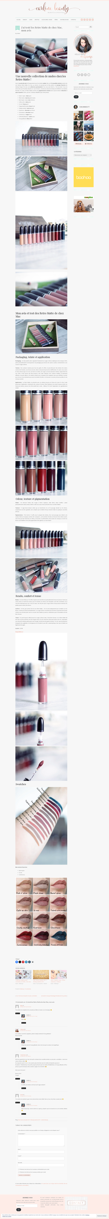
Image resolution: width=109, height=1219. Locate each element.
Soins (30, 19)
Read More (76, 66)
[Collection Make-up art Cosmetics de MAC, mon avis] (23, 974)
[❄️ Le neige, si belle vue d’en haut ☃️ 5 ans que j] (89, 126)
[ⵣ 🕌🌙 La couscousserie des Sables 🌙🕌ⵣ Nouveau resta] (89, 136)
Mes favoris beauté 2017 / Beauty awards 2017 (40, 980)
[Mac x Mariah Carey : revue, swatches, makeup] (59, 974)
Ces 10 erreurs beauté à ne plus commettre (26, 996)
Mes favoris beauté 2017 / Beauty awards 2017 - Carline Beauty (33, 1120)
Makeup (25, 19)
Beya (21, 1005)
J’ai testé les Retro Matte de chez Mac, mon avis (41, 29)
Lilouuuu (22, 1029)
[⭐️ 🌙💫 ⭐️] (78, 126)
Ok (76, 96)
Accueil (19, 19)
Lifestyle (37, 19)
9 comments (28, 989)
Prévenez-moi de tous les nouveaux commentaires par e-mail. (34, 1169)
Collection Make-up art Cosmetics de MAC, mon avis (23, 980)
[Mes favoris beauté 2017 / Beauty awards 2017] (41, 974)
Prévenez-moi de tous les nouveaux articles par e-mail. (33, 1172)
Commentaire (21, 1133)
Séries (56, 19)
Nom (19, 1149)
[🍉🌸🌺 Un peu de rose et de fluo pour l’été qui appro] (89, 115)
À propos (73, 19)
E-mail (19, 1156)
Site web (20, 1162)
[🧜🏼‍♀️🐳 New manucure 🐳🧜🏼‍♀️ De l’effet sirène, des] (78, 136)
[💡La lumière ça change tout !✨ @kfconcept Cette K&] (78, 115)
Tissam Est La (23, 1054)
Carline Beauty (24, 1216)
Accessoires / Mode (47, 19)
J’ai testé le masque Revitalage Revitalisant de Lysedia (54, 996)
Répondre (17, 1013)
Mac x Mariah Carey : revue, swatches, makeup (58, 980)
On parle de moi (64, 19)
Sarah (21, 1094)
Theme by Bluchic (91, 1216)
